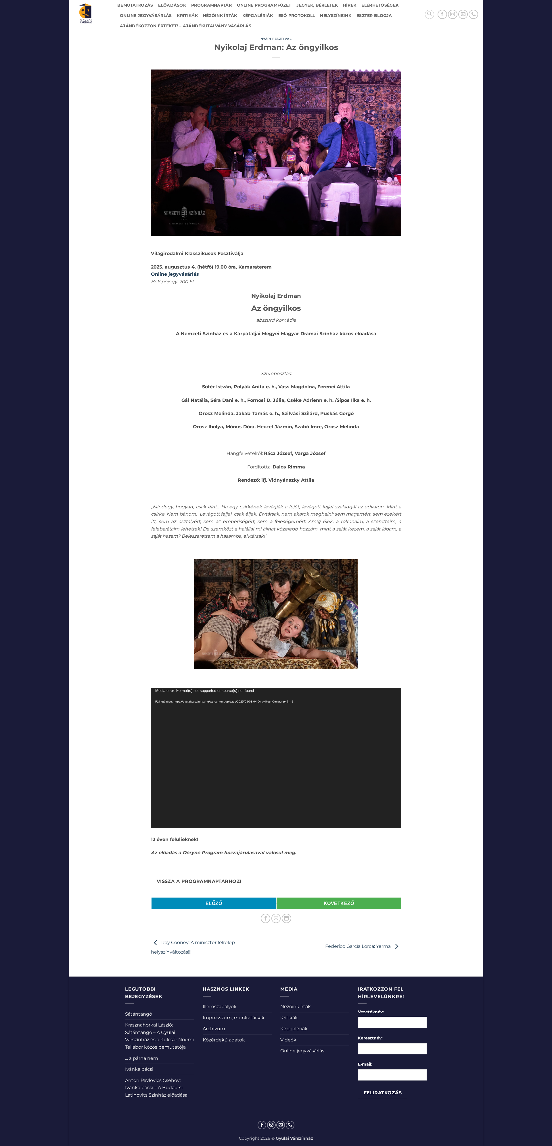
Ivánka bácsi (139, 1069)
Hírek (349, 5)
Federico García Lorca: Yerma (358, 946)
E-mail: (365, 1064)
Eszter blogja (374, 15)
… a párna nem (141, 1058)
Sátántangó (138, 1014)
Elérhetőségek (379, 5)
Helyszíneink (335, 15)
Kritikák (187, 15)
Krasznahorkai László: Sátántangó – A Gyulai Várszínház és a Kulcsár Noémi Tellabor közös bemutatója (159, 1036)
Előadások (172, 5)
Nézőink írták (220, 15)
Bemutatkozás (135, 5)
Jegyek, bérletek (317, 5)
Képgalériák (257, 15)
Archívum (214, 1028)
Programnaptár (211, 5)
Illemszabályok (220, 1006)
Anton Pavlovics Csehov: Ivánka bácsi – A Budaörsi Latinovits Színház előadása (156, 1088)
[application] (276, 758)
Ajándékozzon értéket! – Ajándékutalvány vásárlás (185, 25)
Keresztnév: (370, 1038)
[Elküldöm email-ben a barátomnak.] (276, 918)
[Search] (429, 14)
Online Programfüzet (264, 5)
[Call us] (473, 14)
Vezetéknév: (371, 1011)
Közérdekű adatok (224, 1040)
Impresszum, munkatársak (233, 1017)
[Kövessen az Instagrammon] (452, 14)
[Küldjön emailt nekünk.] (463, 14)
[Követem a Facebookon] (442, 14)
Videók (288, 1040)
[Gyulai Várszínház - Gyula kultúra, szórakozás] (91, 14)
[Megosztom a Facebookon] (265, 918)
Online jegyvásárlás (146, 15)
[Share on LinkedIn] (286, 918)
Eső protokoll (296, 15)
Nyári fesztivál (276, 39)
